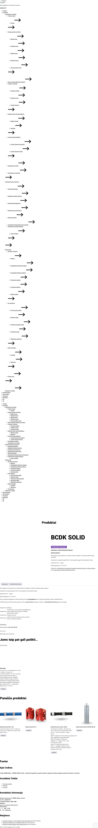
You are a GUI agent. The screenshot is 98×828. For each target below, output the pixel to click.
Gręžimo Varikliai (15, 91)
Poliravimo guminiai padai (17, 324)
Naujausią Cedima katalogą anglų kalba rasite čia (15, 824)
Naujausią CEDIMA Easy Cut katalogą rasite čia (14, 822)
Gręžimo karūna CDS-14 (30, 727)
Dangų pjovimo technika (14, 32)
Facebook (5, 785)
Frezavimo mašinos (15, 287)
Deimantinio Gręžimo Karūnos (15, 226)
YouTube (5, 787)
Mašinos (13, 258)
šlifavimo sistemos (13, 251)
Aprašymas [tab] (5, 584)
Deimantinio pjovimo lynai (14, 210)
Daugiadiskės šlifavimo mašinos (19, 265)
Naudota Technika (10, 391)
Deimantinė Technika (10, 14)
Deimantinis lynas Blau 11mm (7, 727)
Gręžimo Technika (12, 83)
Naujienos (5, 397)
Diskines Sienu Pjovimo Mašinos (16, 114)
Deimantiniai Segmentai (14, 203)
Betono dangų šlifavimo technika (16, 82)
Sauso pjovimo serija (16, 67)
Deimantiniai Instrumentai (12, 182)
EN (3, 399)
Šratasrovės (11, 376)
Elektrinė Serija (14, 60)
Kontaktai (5, 396)
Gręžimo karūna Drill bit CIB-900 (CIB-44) (85, 727)
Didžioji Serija (14, 53)
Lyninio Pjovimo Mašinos (14, 137)
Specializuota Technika (14, 173)
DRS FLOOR (8, 249)
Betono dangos (12, 348)
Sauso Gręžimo (14, 233)
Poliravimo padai (15, 332)
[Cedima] (3, 1)
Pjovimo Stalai (11, 16)
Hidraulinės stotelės (13, 166)
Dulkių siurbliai (14, 294)
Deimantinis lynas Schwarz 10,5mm (59, 727)
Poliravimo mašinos (16, 280)
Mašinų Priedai (14, 121)
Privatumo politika (7, 784)
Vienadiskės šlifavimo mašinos (18, 273)
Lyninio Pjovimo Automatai (18, 144)
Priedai (12, 23)
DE (3, 401)
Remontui (13, 362)
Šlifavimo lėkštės (12, 217)
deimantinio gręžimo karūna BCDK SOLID (64, 570)
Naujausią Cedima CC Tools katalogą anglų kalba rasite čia (17, 821)
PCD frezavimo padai (16, 310)
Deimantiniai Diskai (13, 189)
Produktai (5, 12)
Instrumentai (11, 303)
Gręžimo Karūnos (91, 568)
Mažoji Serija (14, 39)
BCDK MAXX (3, 668)
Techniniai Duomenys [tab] (15, 584)
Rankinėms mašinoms (16, 339)
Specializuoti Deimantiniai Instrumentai (18, 225)
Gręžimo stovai (14, 98)
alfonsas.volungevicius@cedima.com (9, 805)
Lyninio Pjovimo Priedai (17, 151)
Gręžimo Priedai (15, 105)
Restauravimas (6, 392)
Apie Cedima (6, 394)
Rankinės (13, 128)
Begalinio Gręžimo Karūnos (15, 196)
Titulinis (5, 11)
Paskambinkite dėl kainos (59, 547)
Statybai (13, 355)
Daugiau (3, 689)
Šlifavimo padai (14, 317)
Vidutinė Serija (14, 46)
